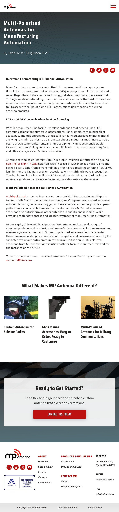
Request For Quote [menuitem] (71, 486)
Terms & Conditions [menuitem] (67, 507)
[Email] (112, 70)
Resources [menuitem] (44, 461)
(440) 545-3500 (104, 494)
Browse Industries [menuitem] (71, 467)
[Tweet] (99, 70)
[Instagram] (16, 467)
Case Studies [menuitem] (45, 467)
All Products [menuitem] (68, 461)
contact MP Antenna (19, 260)
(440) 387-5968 (104, 480)
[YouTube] (29, 467)
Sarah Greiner (16, 52)
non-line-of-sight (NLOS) (22, 164)
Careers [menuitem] (42, 477)
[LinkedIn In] (9, 467)
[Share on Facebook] (105, 70)
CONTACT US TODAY (59, 414)
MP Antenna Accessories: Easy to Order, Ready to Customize (56, 334)
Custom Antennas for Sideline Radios (19, 329)
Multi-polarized (16, 196)
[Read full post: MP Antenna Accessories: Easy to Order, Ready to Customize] (59, 307)
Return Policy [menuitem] (95, 507)
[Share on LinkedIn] (92, 70)
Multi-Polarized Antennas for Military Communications (96, 331)
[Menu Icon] (113, 5)
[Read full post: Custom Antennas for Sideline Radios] (21, 307)
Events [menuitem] (42, 472)
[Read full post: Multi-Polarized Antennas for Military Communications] (98, 307)
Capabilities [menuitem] (44, 482)
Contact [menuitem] (65, 481)
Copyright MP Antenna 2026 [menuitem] (32, 507)
